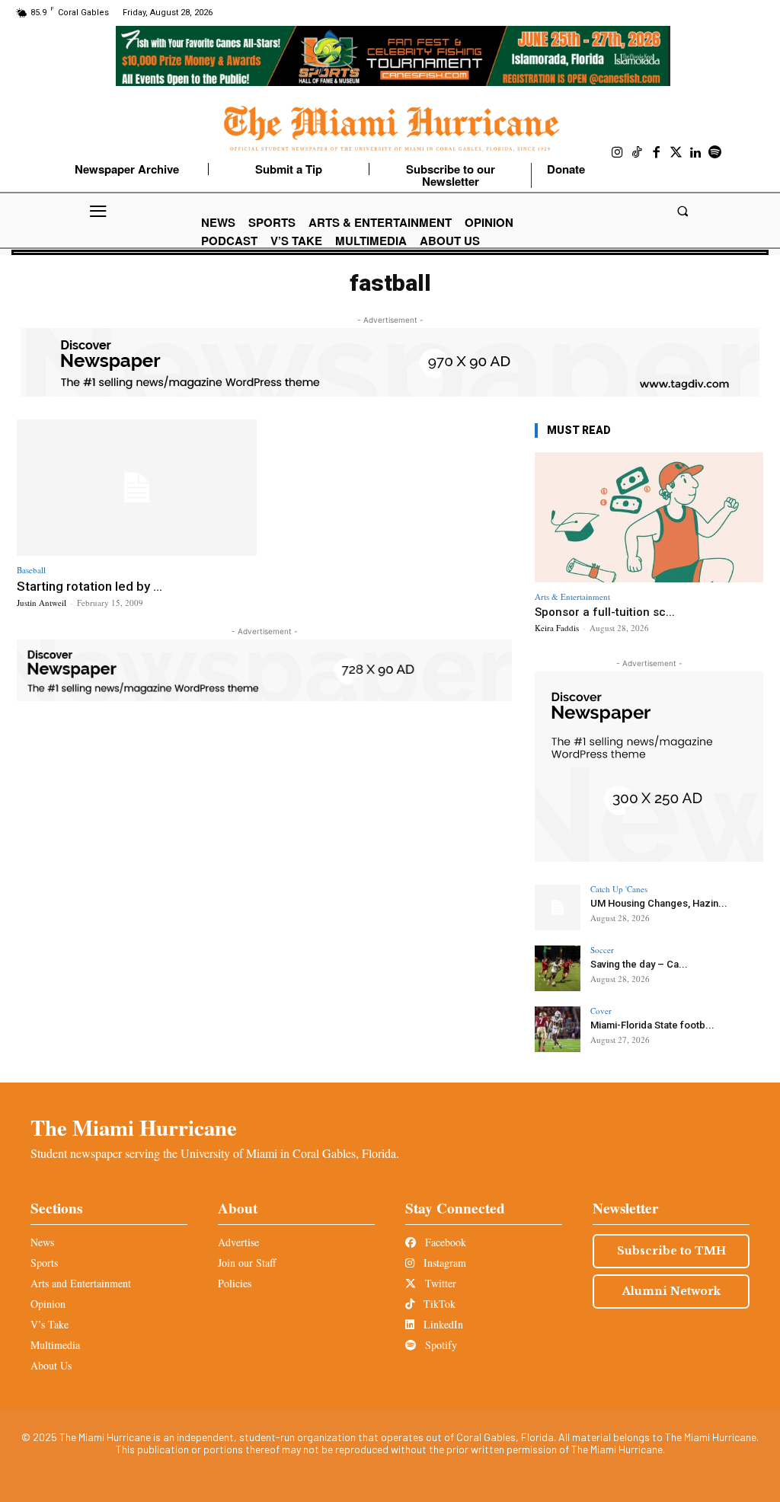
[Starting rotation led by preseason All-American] (137, 487)
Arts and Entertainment (80, 1283)
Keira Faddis (557, 627)
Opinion (48, 1303)
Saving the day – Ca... (639, 964)
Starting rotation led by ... (89, 586)
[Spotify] (715, 153)
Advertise (238, 1242)
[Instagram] (618, 153)
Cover (601, 1010)
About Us (51, 1365)
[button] (682, 211)
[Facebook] (657, 153)
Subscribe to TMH (671, 1251)
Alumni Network (671, 1291)
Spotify (439, 1345)
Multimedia (55, 1345)
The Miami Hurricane (133, 1127)
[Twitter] (676, 153)
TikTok (438, 1303)
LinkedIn (441, 1324)
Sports (44, 1262)
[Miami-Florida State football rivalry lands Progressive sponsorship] (557, 1029)
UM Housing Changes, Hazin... (658, 903)
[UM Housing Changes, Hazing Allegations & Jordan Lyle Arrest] (557, 907)
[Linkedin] (695, 153)
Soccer (602, 950)
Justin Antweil (41, 602)
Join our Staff (247, 1262)
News (42, 1242)
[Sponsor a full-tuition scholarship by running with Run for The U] (649, 517)
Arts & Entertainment (572, 596)
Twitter (439, 1283)
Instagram (443, 1262)
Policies (234, 1283)
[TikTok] (637, 153)
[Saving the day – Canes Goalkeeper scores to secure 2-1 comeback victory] (557, 968)
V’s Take (49, 1324)
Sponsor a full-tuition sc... (605, 612)
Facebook (444, 1242)
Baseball (31, 570)
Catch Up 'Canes (618, 889)
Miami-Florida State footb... (652, 1025)
